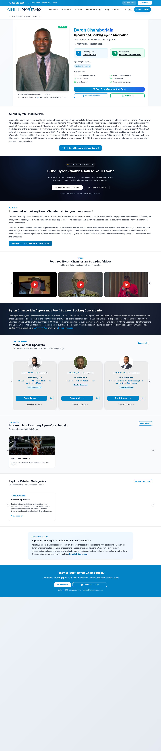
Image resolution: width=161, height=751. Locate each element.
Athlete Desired (87, 382)
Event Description (46, 391)
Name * (42, 356)
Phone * (42, 365)
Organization (86, 365)
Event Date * (44, 382)
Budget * (84, 373)
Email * (84, 356)
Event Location (45, 373)
